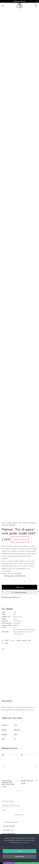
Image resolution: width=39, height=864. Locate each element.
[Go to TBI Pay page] (19, 601)
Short (15, 734)
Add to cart (19, 587)
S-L (15, 739)
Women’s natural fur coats (14, 523)
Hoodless (17, 730)
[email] (24, 819)
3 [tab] (20, 790)
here (19, 573)
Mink (6, 643)
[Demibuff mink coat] (29, 766)
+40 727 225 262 (20, 576)
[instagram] (19, 819)
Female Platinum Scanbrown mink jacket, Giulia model (8, 782)
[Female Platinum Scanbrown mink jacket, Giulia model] (10, 766)
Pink (15, 725)
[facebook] (14, 819)
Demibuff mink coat (27, 781)
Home (3, 523)
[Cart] (36, 5)
